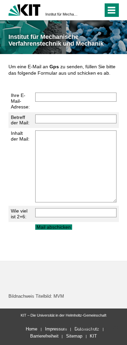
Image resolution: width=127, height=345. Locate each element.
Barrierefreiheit (44, 336)
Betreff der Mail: (20, 120)
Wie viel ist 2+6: (19, 213)
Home (31, 328)
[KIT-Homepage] (24, 9)
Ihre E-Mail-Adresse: (20, 101)
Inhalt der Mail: (20, 136)
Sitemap (74, 336)
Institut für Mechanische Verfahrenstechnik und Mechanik (61, 14)
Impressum (56, 328)
